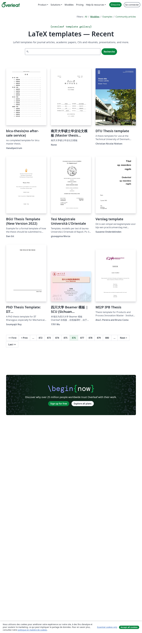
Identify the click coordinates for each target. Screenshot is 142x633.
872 (40, 337)
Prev (24, 337)
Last (12, 344)
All (86, 16)
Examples (107, 16)
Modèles (94, 16)
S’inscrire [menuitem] (115, 4)
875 (65, 337)
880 (107, 337)
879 (99, 337)
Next (123, 337)
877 (82, 337)
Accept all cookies (129, 627)
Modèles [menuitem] (69, 4)
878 (90, 337)
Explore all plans (83, 403)
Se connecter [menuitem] (132, 4)
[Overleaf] (11, 4)
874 (57, 337)
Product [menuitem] (42, 4)
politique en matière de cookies (32, 630)
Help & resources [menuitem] (95, 4)
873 (49, 337)
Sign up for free (58, 403)
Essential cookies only (107, 627)
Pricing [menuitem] (79, 4)
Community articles (126, 16)
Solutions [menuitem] (55, 4)
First (12, 337)
